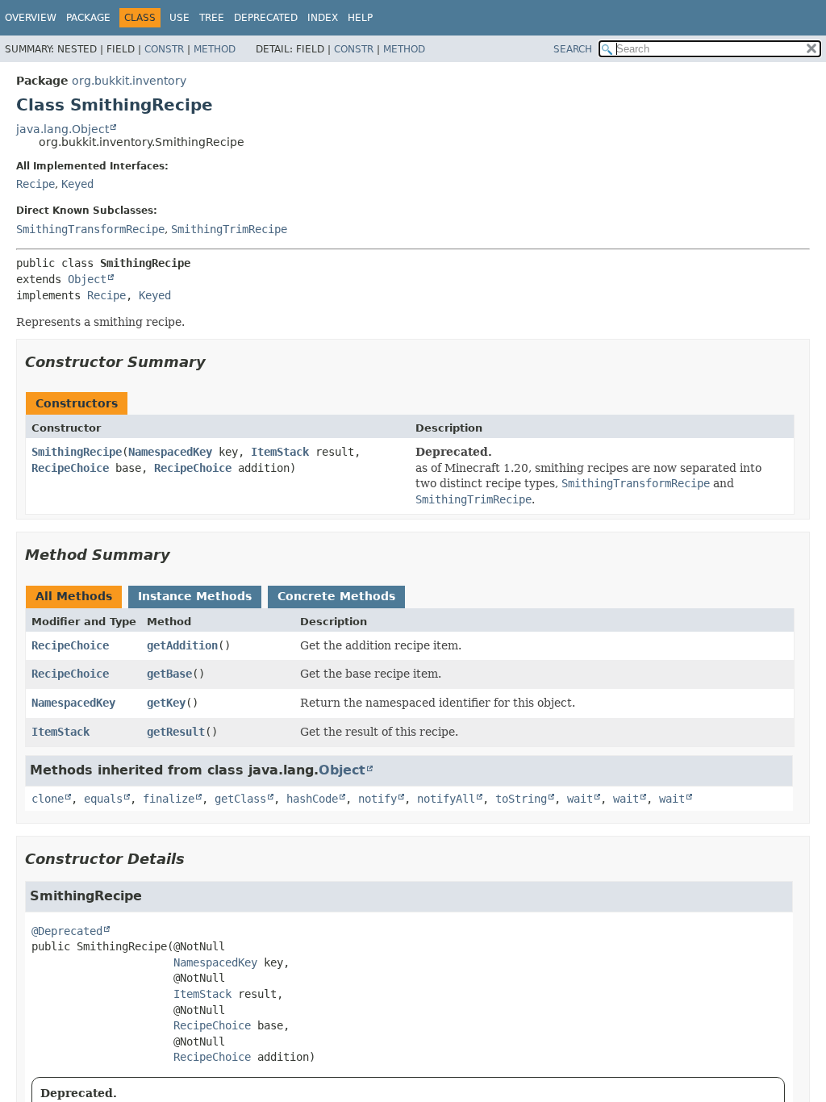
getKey (166, 702)
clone (47, 798)
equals (103, 798)
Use (179, 17)
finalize (168, 798)
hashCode (312, 798)
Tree (211, 17)
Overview (30, 17)
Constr (164, 49)
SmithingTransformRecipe (90, 229)
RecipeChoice (70, 467)
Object (87, 279)
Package (88, 17)
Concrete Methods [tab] (336, 596)
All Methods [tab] (73, 596)
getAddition (182, 645)
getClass (240, 798)
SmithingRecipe (76, 451)
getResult (176, 731)
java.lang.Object (62, 129)
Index (322, 17)
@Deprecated (66, 931)
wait (580, 798)
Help (360, 17)
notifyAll (446, 798)
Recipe (35, 183)
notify (377, 798)
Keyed (77, 183)
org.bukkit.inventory (129, 80)
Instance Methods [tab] (195, 596)
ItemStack (280, 451)
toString (521, 798)
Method (215, 49)
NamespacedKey (170, 451)
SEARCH (572, 49)
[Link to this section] (217, 361)
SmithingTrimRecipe (229, 229)
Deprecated (266, 17)
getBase (169, 673)
